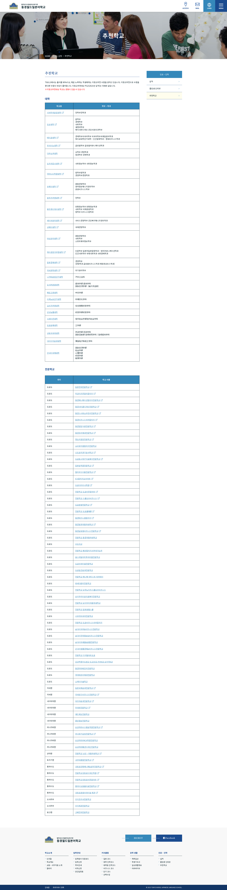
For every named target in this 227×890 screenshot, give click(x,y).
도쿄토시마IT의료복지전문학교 (87, 459)
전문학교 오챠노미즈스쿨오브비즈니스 (90, 589)
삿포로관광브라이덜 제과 (85, 792)
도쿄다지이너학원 (82, 485)
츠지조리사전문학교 (83, 799)
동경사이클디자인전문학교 (85, 406)
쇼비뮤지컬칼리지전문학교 (85, 446)
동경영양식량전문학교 (84, 426)
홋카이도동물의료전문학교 (85, 786)
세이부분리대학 (53, 220)
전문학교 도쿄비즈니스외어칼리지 (88, 622)
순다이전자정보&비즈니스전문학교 (89, 635)
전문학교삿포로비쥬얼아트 (85, 779)
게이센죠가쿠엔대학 (55, 252)
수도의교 (78, 544)
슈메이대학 (51, 186)
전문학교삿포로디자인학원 (85, 773)
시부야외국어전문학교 (84, 616)
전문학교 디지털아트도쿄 (85, 655)
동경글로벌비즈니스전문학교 (86, 531)
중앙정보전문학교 (82, 720)
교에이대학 (51, 227)
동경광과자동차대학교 (84, 524)
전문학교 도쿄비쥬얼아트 (85, 491)
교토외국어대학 (53, 333)
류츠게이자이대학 (54, 209)
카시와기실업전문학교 (84, 733)
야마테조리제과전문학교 (85, 674)
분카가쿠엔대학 (53, 197)
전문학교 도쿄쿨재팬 (83, 511)
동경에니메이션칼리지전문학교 (87, 400)
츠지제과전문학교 (82, 805)
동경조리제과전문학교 (84, 432)
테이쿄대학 (51, 137)
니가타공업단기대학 (55, 276)
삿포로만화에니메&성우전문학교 (88, 766)
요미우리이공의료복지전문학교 (87, 596)
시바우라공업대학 (54, 112)
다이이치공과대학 (54, 341)
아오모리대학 (52, 238)
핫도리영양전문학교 (83, 439)
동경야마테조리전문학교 (85, 668)
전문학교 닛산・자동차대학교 (87, 753)
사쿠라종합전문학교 (83, 760)
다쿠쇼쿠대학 (52, 153)
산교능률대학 (52, 312)
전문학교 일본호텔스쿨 (84, 609)
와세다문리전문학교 (83, 583)
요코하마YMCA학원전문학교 (86, 740)
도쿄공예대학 (52, 325)
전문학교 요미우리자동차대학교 (87, 603)
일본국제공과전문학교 (84, 688)
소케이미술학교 (81, 681)
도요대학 (50, 124)
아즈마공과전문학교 (83, 701)
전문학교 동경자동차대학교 (86, 537)
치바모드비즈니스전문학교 (85, 694)
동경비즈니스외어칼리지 (85, 419)
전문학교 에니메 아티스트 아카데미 (89, 576)
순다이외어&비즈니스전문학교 (87, 629)
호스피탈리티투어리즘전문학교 (87, 557)
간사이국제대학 (53, 353)
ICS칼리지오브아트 (83, 478)
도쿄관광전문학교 (82, 504)
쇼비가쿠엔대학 (53, 305)
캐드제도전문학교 (82, 714)
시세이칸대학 (52, 318)
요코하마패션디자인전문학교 (86, 747)
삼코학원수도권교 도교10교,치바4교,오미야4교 (94, 661)
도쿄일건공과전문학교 (84, 570)
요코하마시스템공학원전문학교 (87, 727)
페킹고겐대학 (52, 292)
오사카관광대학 (53, 284)
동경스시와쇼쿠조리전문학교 (86, 413)
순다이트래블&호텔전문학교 (86, 642)
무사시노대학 (52, 145)
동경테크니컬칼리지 (83, 518)
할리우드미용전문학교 (84, 472)
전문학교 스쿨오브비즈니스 (86, 498)
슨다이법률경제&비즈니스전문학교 (89, 648)
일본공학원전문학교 (83, 465)
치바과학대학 (52, 270)
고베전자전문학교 (82, 812)
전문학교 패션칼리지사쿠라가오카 (88, 550)
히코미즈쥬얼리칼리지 (84, 393)
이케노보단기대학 (54, 299)
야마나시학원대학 (54, 173)
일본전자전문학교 (82, 387)
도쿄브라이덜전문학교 (84, 563)
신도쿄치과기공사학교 (84, 452)
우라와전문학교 (81, 707)
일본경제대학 (52, 262)
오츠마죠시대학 (53, 163)
